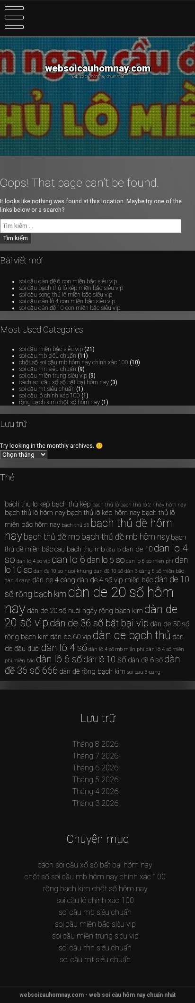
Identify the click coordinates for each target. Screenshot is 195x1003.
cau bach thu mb (79, 549)
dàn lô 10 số (104, 659)
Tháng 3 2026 (95, 803)
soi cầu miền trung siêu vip (53, 375)
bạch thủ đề (75, 525)
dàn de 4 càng (53, 580)
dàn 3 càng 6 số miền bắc (154, 571)
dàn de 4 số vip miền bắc (115, 580)
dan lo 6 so (105, 560)
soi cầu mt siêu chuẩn (47, 389)
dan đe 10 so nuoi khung (63, 571)
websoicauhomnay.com (98, 68)
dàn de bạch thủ (132, 635)
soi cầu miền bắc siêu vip (51, 349)
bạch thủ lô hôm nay (35, 512)
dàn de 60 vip (70, 637)
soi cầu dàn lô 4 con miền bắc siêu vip (67, 301)
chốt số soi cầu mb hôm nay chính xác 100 (73, 362)
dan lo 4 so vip (33, 561)
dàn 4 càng (18, 581)
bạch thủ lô (105, 505)
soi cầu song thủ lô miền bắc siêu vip (65, 294)
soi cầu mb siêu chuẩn (47, 355)
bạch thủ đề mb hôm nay (125, 537)
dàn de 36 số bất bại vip (99, 623)
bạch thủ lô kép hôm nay (103, 512)
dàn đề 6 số (145, 660)
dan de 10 (137, 549)
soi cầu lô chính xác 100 (49, 395)
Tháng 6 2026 (95, 767)
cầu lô (113, 550)
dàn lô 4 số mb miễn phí (116, 649)
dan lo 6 (68, 559)
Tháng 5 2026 (95, 779)
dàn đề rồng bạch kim (92, 671)
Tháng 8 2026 (95, 744)
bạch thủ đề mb (52, 537)
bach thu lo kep (27, 504)
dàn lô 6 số (59, 659)
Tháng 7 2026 (95, 755)
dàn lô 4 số (64, 647)
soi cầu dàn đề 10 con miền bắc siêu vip (69, 308)
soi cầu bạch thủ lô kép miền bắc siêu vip (71, 288)
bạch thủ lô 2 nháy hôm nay (153, 505)
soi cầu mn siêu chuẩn (47, 369)
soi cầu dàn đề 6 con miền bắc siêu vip (68, 281)
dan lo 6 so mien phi (149, 561)
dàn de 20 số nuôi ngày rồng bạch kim (85, 610)
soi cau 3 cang (143, 672)
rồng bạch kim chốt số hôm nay (59, 402)
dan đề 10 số (108, 571)
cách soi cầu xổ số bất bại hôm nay (64, 382)
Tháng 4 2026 (95, 791)
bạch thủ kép (71, 504)
